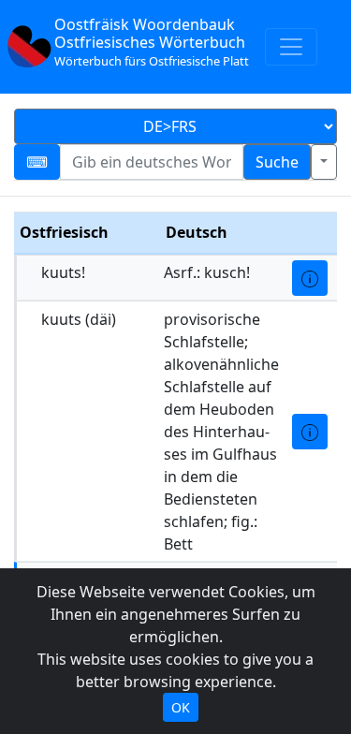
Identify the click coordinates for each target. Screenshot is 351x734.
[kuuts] (310, 431)
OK (180, 707)
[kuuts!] (310, 278)
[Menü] (291, 47)
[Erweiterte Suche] (324, 162)
